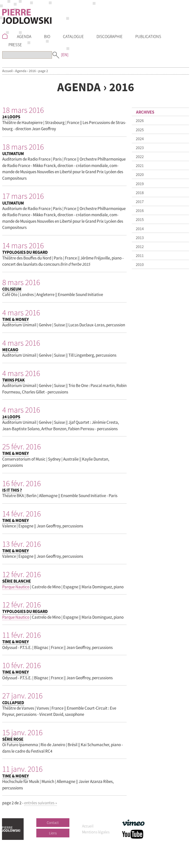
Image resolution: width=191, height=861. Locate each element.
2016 (32, 71)
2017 (140, 201)
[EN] (64, 54)
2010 (140, 264)
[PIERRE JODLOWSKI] (26, 15)
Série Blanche (16, 581)
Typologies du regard (25, 252)
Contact (53, 822)
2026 (140, 120)
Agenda (20, 71)
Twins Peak (13, 380)
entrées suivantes (40, 803)
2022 (140, 156)
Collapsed (13, 702)
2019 (140, 183)
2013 (140, 237)
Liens (53, 833)
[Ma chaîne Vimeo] (133, 822)
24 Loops (11, 117)
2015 (140, 219)
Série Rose (12, 739)
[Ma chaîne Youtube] (132, 833)
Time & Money (15, 319)
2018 (140, 192)
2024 (140, 138)
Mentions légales (95, 831)
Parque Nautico (15, 587)
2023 (140, 147)
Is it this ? (12, 490)
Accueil (7, 71)
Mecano (10, 349)
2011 (140, 255)
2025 (140, 129)
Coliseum (11, 289)
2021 (140, 165)
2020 (140, 174)
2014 (140, 228)
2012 (140, 246)
